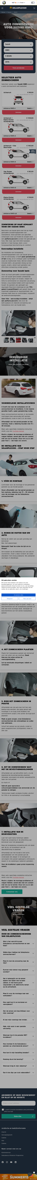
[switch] (33, 3)
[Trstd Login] (34, 2)
